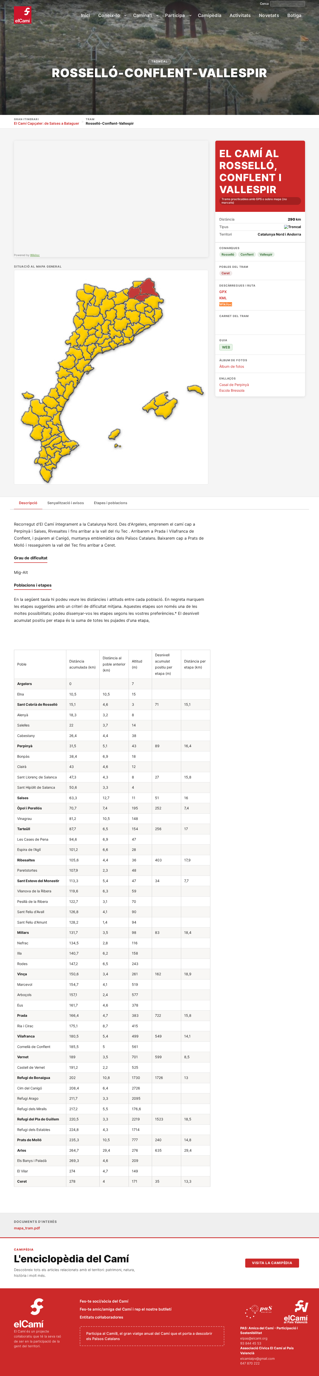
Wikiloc (35, 255)
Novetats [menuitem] (269, 15)
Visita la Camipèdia (272, 1263)
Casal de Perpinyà (234, 384)
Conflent (247, 254)
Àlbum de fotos (231, 366)
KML (223, 298)
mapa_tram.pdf (27, 1228)
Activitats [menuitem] (240, 15)
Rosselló (228, 254)
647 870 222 (250, 1363)
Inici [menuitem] (85, 15)
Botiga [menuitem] (294, 15)
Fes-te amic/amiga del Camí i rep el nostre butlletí (125, 1309)
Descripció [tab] (28, 503)
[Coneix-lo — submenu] (125, 15)
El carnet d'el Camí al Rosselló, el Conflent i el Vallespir (258, 325)
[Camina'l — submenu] (157, 15)
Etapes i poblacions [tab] (110, 503)
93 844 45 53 (250, 1343)
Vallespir (266, 254)
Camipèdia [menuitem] (209, 15)
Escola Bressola (231, 390)
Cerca (264, 3)
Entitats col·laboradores (101, 1317)
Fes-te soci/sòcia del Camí (104, 1301)
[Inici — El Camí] (22, 15)
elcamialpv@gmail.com (257, 1359)
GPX (223, 292)
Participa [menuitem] (175, 15)
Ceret (226, 273)
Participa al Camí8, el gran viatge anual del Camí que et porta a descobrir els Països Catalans (149, 1336)
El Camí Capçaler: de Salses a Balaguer (46, 123)
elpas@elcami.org (253, 1338)
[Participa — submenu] (190, 15)
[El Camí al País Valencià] (296, 1312)
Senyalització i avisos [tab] (65, 503)
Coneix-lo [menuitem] (109, 15)
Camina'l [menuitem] (142, 15)
